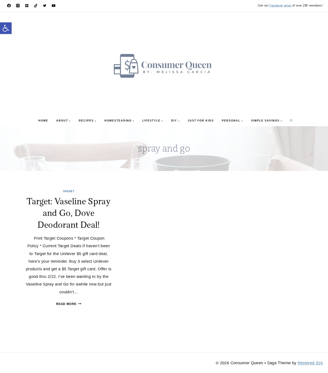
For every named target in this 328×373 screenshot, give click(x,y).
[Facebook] (8, 5)
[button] (6, 28)
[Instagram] (17, 5)
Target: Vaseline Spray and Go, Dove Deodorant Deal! (69, 213)
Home (43, 120)
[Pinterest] (26, 5)
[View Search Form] (291, 120)
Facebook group (280, 5)
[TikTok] (35, 5)
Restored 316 (310, 363)
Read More (68, 304)
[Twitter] (44, 5)
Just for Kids (201, 120)
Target (69, 191)
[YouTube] (53, 5)
